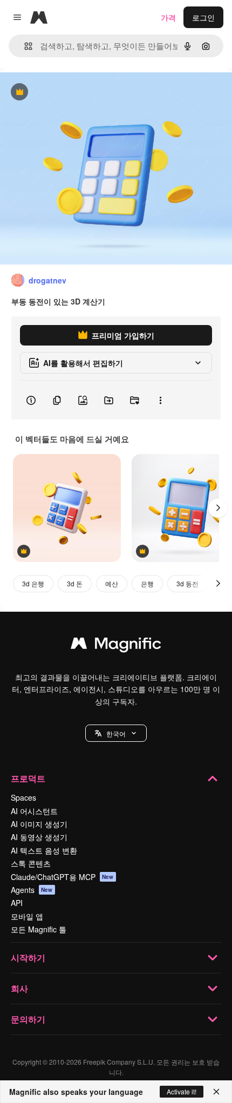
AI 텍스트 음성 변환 (44, 850)
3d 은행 (33, 583)
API (17, 902)
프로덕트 (28, 778)
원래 (62, 92)
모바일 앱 (27, 916)
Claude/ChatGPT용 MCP (62, 876)
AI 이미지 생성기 (39, 823)
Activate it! (181, 1091)
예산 (111, 583)
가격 (168, 17)
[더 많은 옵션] (160, 400)
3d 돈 (75, 583)
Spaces (23, 797)
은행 (147, 583)
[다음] (218, 508)
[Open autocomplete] (24, 46)
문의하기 (28, 1019)
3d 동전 (187, 583)
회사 (19, 988)
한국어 (116, 733)
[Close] (216, 1091)
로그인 (203, 17)
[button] (116, 733)
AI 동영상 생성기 (39, 836)
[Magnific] (116, 646)
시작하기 (28, 957)
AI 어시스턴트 (34, 811)
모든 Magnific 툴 (38, 929)
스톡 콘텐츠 (31, 863)
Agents (32, 889)
